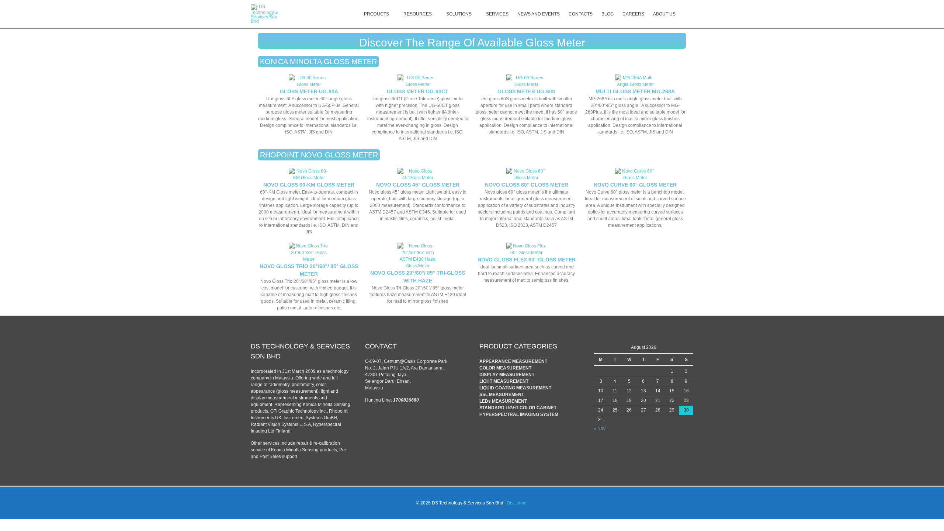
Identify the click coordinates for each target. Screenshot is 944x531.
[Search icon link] (686, 14)
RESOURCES (417, 14)
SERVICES (497, 14)
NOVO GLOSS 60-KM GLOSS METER (308, 185)
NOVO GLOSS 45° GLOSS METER (417, 185)
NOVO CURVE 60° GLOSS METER (635, 185)
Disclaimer (517, 503)
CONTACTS (581, 14)
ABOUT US (664, 14)
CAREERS (633, 14)
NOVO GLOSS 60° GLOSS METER (526, 185)
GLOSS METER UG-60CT (417, 91)
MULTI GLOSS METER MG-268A (635, 91)
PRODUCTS (376, 14)
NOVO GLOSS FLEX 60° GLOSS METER (527, 260)
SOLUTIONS (459, 14)
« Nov (599, 428)
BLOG (607, 14)
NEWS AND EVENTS (538, 14)
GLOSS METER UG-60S (526, 91)
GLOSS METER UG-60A (309, 91)
